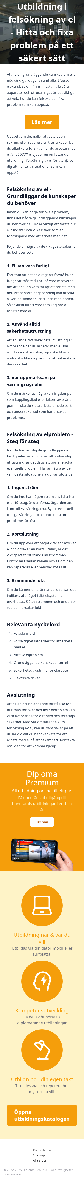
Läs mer (42, 122)
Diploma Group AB (36, 1170)
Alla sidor (40, 1160)
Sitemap (39, 1155)
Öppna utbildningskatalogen (42, 1115)
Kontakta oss (42, 1150)
